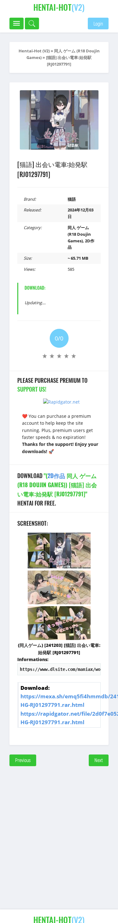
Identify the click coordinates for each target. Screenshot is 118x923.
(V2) (59, 7)
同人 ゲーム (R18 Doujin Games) (79, 234)
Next (98, 760)
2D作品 (56, 475)
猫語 (72, 199)
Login (98, 24)
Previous (23, 760)
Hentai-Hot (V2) (34, 51)
